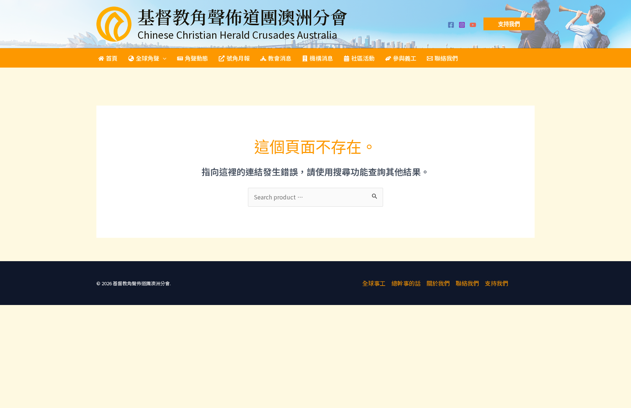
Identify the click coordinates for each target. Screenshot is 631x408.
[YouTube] (473, 25)
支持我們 (496, 283)
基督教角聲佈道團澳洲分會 (242, 16)
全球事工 (374, 283)
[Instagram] (462, 25)
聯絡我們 (467, 283)
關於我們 (438, 283)
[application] (163, 58)
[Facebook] (451, 25)
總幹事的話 (406, 283)
